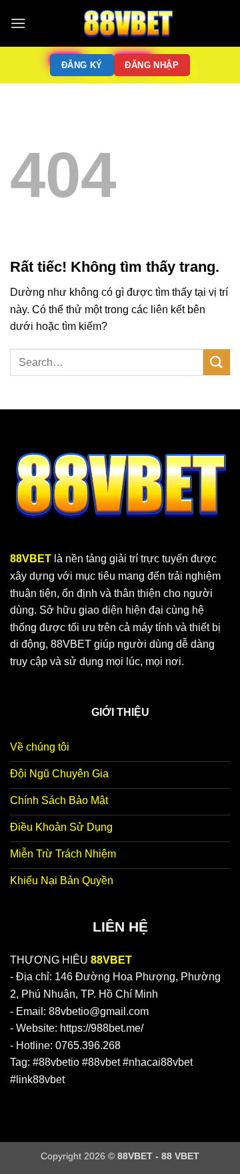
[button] (18, 23)
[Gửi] (216, 362)
